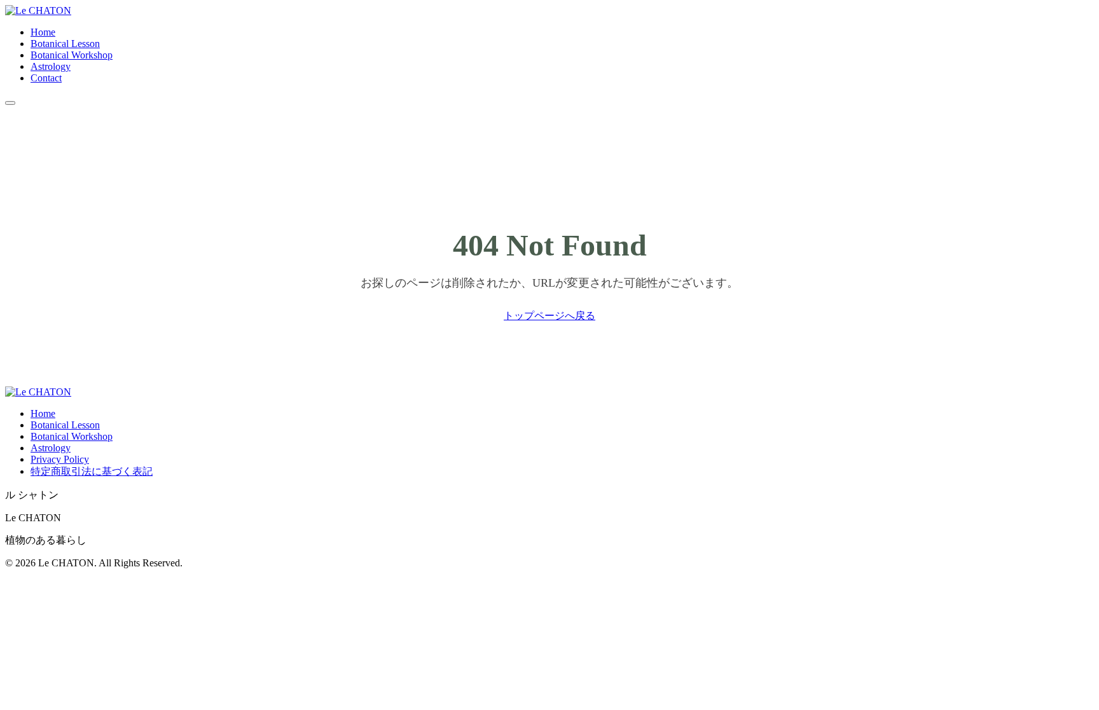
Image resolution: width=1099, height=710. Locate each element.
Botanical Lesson (65, 43)
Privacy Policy (60, 459)
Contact (46, 77)
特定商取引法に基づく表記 (92, 471)
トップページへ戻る (549, 315)
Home (43, 32)
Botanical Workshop (72, 55)
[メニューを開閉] (10, 103)
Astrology (51, 66)
